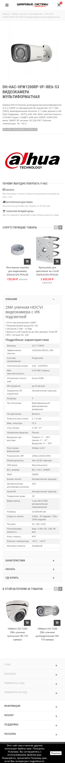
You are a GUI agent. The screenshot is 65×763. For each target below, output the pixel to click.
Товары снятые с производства (27, 14)
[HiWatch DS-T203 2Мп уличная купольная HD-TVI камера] (17, 611)
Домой (6, 14)
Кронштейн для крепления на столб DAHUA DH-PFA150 (47, 271)
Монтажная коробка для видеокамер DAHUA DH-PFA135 (17, 271)
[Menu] (7, 5)
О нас (7, 664)
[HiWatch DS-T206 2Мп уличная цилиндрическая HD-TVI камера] (47, 611)
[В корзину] (27, 262)
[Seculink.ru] (32, 5)
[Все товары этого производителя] (32, 161)
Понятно (56, 753)
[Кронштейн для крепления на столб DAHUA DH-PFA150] (47, 250)
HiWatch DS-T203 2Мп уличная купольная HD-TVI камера (17, 634)
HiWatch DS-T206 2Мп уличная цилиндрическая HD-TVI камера (47, 634)
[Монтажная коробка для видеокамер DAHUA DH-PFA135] (17, 250)
